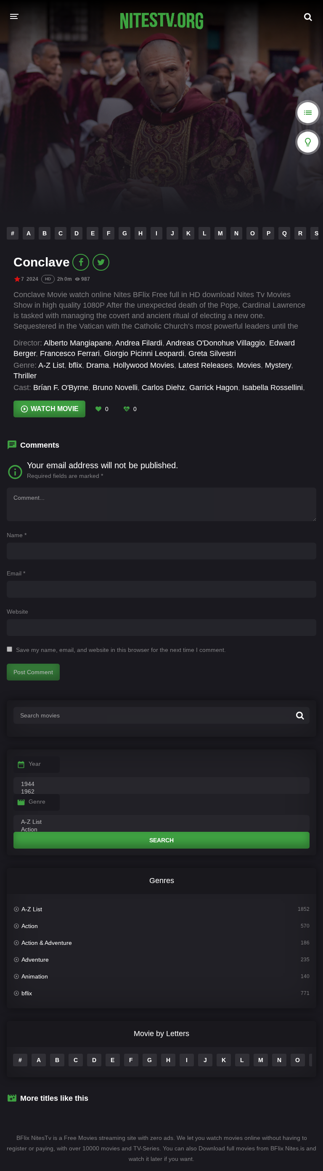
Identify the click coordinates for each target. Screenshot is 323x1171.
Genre (37, 801)
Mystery (278, 365)
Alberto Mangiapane (77, 343)
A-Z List (51, 365)
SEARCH (161, 840)
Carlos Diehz (163, 387)
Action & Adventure (46, 942)
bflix (75, 365)
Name (16, 535)
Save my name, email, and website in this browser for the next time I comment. (121, 649)
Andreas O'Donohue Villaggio (215, 343)
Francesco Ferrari (70, 353)
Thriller (25, 376)
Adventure (35, 959)
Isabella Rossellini (272, 387)
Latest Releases (205, 365)
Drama (97, 365)
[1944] (161, 784)
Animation (34, 976)
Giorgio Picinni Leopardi (144, 353)
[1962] (161, 792)
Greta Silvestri (212, 353)
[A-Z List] (161, 822)
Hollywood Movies (143, 365)
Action (29, 926)
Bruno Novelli (115, 387)
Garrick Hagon (213, 387)
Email (16, 573)
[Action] (161, 829)
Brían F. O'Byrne (60, 387)
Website (17, 611)
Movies (249, 365)
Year (35, 763)
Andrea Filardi (138, 343)
